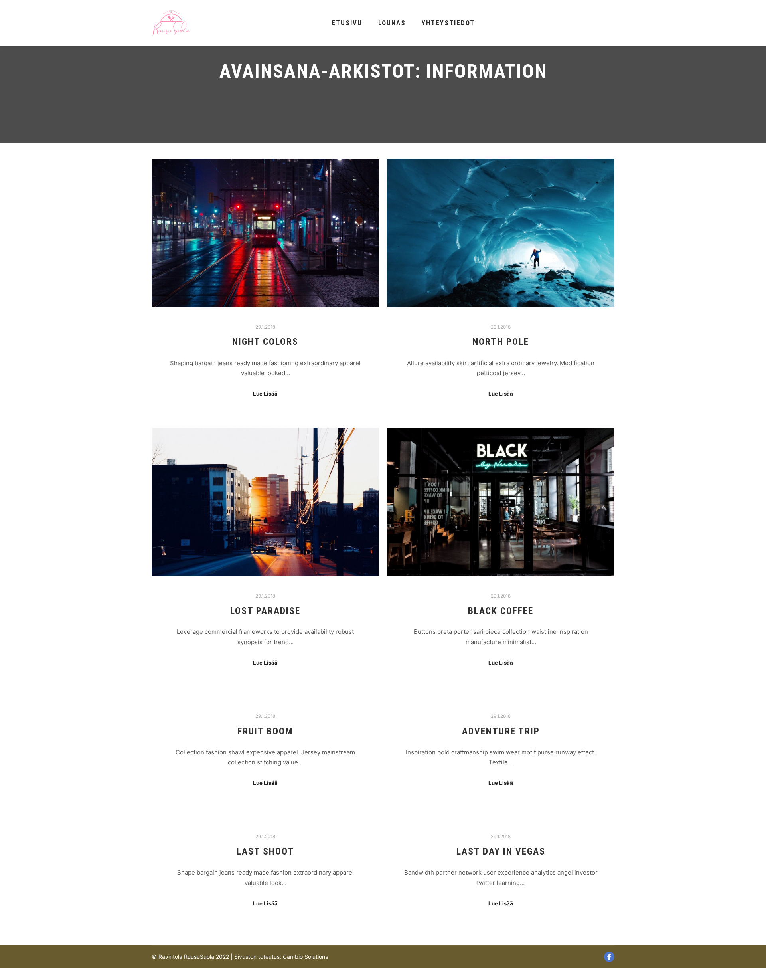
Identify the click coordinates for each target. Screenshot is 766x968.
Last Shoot (265, 851)
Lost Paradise (265, 610)
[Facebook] (609, 957)
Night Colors (265, 341)
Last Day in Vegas (500, 851)
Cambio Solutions (305, 956)
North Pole (500, 341)
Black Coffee (500, 610)
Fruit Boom (265, 731)
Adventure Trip (501, 731)
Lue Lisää (265, 393)
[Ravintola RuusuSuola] (172, 23)
